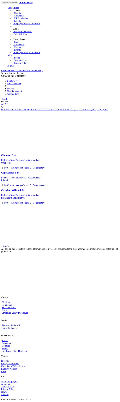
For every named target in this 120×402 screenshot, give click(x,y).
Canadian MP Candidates (13, 366)
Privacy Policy (20, 63)
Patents (17, 21)
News (4, 392)
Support (4, 394)
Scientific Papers (21, 34)
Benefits (5, 361)
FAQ (3, 371)
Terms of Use (19, 60)
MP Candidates (20, 18)
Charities (17, 13)
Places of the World (22, 31)
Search (16, 57)
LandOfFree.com (9, 369)
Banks (16, 42)
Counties (17, 47)
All (3, 104)
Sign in (10, 65)
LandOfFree (13, 8)
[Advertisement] (60, 131)
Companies (18, 15)
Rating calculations (10, 363)
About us (5, 384)
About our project (9, 381)
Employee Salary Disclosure (26, 23)
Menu (10, 55)
